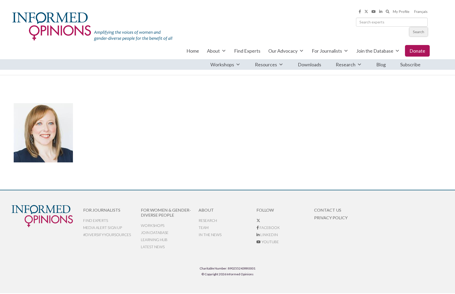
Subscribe (410, 64)
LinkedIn (269, 234)
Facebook (269, 227)
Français (421, 11)
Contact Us (327, 209)
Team (204, 227)
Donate (417, 51)
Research (345, 64)
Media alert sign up (102, 227)
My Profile (401, 11)
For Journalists (327, 51)
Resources (266, 64)
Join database (155, 232)
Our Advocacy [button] (283, 51)
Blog (381, 64)
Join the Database (374, 51)
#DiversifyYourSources (107, 234)
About (213, 51)
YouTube (270, 242)
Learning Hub (154, 239)
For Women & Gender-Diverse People (166, 212)
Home (192, 51)
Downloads (309, 64)
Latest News (153, 247)
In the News (210, 234)
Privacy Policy (331, 217)
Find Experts (247, 51)
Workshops (222, 64)
